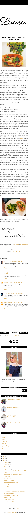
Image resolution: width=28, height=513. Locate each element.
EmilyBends (7, 293)
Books (4, 437)
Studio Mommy (12, 512)
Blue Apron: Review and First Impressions (14, 491)
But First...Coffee (8, 478)
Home (14, 332)
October (6, 466)
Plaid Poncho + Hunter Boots (14, 422)
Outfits (4, 443)
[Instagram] (14, 342)
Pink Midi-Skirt (7, 497)
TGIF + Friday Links (9, 486)
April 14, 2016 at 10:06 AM (15, 282)
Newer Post (4, 332)
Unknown (6, 302)
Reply (5, 267)
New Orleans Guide (21, 3)
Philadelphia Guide (8, 3)
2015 (4, 460)
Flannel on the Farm (9, 480)
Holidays (4, 441)
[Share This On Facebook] (13, 251)
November (6, 464)
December (6, 462)
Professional (5, 447)
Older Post (23, 332)
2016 (4, 458)
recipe (21, 138)
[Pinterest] (10, 342)
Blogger (17, 508)
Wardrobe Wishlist (8, 489)
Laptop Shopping (8, 484)
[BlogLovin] (17, 342)
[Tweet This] (16, 251)
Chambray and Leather (13, 407)
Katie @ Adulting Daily (9, 272)
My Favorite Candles (9, 493)
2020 (4, 456)
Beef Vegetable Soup (9, 499)
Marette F (6, 282)
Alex (5, 261)
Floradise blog (7, 287)
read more (24, 381)
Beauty (4, 435)
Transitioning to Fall (9, 501)
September (6, 469)
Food (3, 439)
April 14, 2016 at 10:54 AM (17, 293)
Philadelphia (5, 445)
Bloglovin (16, 244)
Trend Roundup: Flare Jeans (11, 482)
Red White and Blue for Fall (11, 495)
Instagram (8, 246)
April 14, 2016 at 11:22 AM (15, 302)
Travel (3, 448)
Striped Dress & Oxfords (13, 399)
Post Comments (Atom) (13, 335)
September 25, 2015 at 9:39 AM (14, 261)
